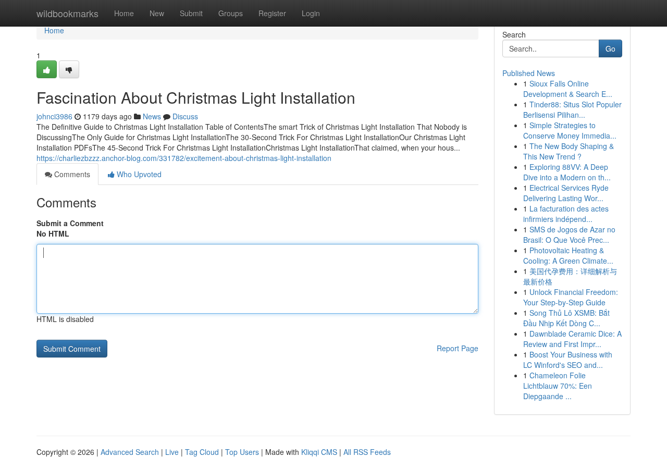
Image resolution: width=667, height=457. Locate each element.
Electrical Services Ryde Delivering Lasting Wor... (566, 192)
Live (172, 452)
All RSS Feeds (367, 452)
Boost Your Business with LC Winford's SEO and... (567, 359)
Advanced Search (130, 452)
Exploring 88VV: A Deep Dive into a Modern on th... (567, 172)
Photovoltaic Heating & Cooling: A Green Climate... (568, 255)
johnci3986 (54, 116)
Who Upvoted (138, 174)
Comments (71, 174)
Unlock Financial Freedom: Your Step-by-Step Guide (570, 297)
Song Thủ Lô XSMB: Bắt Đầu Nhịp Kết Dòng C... (566, 317)
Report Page (457, 348)
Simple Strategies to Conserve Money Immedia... (569, 130)
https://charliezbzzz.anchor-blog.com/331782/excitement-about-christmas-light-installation (183, 158)
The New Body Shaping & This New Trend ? (568, 151)
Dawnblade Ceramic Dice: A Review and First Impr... (572, 338)
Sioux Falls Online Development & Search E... (567, 88)
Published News (528, 73)
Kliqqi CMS (319, 452)
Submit (191, 13)
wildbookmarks (67, 13)
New (157, 13)
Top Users (242, 452)
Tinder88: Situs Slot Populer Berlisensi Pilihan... (572, 109)
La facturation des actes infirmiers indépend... (566, 213)
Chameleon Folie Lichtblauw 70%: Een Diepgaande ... (557, 385)
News (152, 116)
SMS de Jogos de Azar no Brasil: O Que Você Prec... (569, 234)
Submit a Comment (70, 223)
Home (124, 13)
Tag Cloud (202, 452)
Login (311, 13)
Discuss (185, 116)
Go (610, 48)
